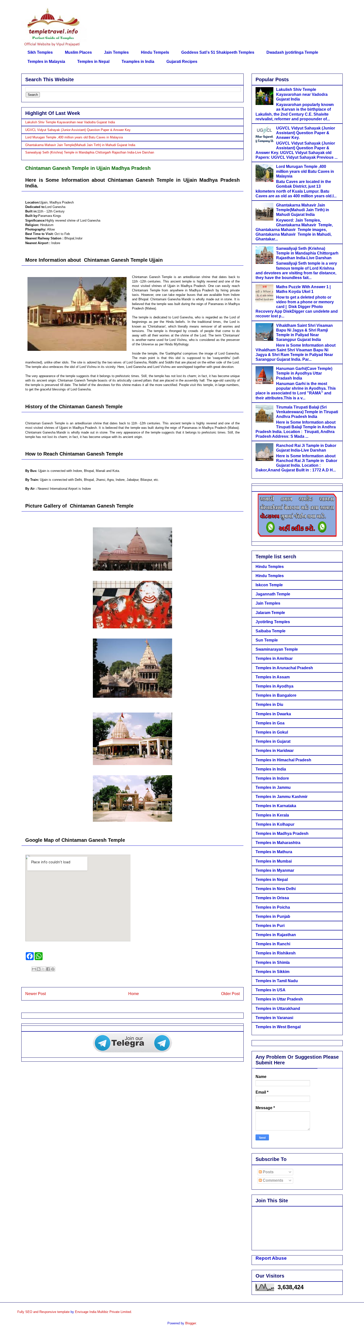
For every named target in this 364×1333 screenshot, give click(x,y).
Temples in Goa (270, 723)
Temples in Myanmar (275, 870)
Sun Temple (267, 640)
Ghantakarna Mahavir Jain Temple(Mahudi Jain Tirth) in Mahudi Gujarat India (80, 145)
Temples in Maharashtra (278, 843)
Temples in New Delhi (276, 889)
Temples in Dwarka (273, 714)
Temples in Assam (273, 677)
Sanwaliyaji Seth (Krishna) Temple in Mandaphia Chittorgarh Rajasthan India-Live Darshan (89, 152)
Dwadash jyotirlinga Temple (292, 52)
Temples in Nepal (93, 61)
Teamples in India (138, 61)
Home (133, 994)
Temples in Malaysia (46, 61)
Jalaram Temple (270, 613)
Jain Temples (116, 52)
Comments (272, 1180)
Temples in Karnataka (276, 806)
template (63, 1312)
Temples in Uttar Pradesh (279, 999)
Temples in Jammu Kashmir (282, 797)
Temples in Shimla (273, 962)
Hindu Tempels (155, 52)
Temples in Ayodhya (274, 686)
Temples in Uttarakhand (278, 1008)
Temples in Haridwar (275, 750)
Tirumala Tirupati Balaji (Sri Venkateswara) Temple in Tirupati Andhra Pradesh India (307, 412)
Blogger (190, 1323)
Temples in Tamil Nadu (277, 981)
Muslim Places (78, 52)
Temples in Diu (269, 704)
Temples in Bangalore (276, 695)
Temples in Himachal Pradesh (283, 760)
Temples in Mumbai (274, 861)
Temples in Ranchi (273, 944)
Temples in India (271, 769)
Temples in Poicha (273, 907)
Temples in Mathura (274, 852)
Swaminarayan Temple (277, 649)
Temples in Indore (272, 778)
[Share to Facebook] (48, 969)
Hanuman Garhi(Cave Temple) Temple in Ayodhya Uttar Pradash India (304, 373)
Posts (268, 1172)
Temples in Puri (270, 925)
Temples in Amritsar (274, 658)
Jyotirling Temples (273, 622)
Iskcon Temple (269, 585)
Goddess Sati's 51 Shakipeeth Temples (217, 52)
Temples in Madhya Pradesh (282, 833)
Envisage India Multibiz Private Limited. (103, 1312)
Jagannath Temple (273, 594)
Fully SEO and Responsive (36, 1312)
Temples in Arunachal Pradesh (284, 668)
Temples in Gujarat (273, 741)
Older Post (230, 994)
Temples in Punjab (273, 916)
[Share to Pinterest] (52, 969)
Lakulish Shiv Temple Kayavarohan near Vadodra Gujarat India (70, 122)
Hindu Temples (270, 566)
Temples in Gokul (272, 732)
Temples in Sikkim (272, 972)
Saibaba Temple (271, 631)
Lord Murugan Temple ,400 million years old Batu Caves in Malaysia (74, 137)
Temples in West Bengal (278, 1027)
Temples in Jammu (273, 787)
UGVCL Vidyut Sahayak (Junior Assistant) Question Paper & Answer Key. (78, 130)
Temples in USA (271, 990)
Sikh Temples (40, 52)
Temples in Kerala (272, 815)
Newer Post (35, 994)
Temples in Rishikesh (276, 953)
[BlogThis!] (38, 969)
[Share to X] (43, 969)
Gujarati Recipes (181, 61)
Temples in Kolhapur (275, 824)
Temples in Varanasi (274, 1018)
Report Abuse (271, 1258)
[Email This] (33, 969)
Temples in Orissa (272, 898)
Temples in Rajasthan (276, 935)
